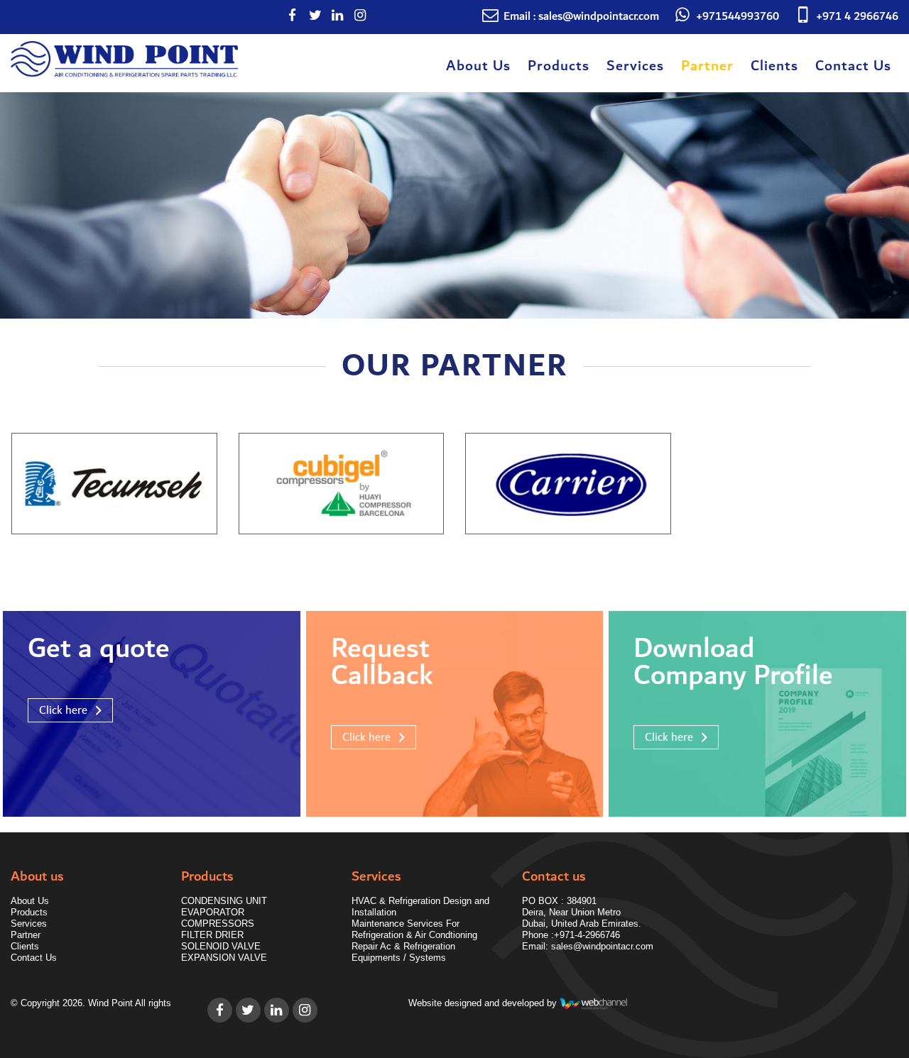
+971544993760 (737, 16)
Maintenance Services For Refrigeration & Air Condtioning (414, 929)
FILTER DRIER (212, 935)
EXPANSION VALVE (224, 957)
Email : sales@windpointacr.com (581, 16)
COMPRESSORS (217, 923)
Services (635, 66)
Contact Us (853, 66)
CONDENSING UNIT (224, 901)
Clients (774, 66)
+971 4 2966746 (857, 16)
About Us (478, 66)
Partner (707, 66)
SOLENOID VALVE (221, 946)
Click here (63, 710)
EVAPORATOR (212, 912)
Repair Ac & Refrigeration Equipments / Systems (403, 952)
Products (558, 66)
